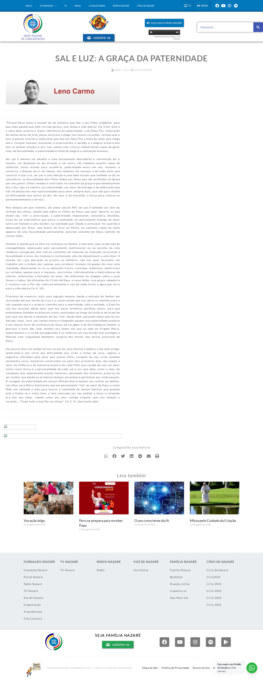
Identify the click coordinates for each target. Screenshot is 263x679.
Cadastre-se (178, 590)
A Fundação (46, 6)
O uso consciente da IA (151, 520)
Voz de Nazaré (143, 69)
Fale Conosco (33, 618)
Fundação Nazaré (35, 570)
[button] (164, 23)
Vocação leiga (34, 520)
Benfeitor (176, 577)
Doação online (180, 584)
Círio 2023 (214, 590)
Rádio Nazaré (33, 584)
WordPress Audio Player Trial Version (167, 38)
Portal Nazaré (33, 577)
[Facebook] (217, 5)
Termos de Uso (201, 667)
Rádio (78, 6)
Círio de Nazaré (145, 6)
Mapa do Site (150, 667)
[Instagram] (229, 5)
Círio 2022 (214, 597)
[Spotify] (235, 5)
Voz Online (140, 570)
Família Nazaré (121, 6)
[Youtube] (223, 5)
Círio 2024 (214, 584)
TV (65, 6)
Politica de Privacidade (175, 667)
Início (29, 6)
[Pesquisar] (258, 27)
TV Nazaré (31, 590)
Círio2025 (214, 577)
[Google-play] (226, 642)
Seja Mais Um (179, 597)
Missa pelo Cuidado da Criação (213, 520)
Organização (32, 604)
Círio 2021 (214, 604)
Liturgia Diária (97, 6)
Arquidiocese (33, 611)
